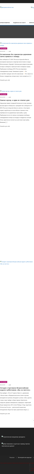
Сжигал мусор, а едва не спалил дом (14, 100)
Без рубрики (3, 48)
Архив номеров (5, 22)
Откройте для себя (5, 80)
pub (10, 51)
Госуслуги (12, 457)
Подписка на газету (19, 22)
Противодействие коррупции (24, 457)
